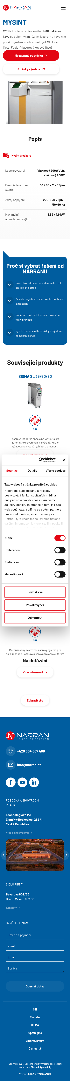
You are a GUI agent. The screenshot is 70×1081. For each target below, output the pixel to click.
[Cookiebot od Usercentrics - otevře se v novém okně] (41, 459)
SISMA (35, 1025)
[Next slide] (66, 855)
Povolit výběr (35, 605)
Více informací (33, 672)
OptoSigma (35, 1033)
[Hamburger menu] (63, 7)
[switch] (60, 550)
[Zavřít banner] (64, 460)
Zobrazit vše (35, 700)
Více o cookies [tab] (56, 470)
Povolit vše (35, 592)
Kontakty (11, 907)
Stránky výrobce (29, 69)
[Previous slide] (3, 855)
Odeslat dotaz (35, 986)
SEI (35, 1009)
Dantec (33, 1048)
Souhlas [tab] (12, 470)
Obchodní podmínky (41, 1067)
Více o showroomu (17, 832)
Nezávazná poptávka (29, 55)
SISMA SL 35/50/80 (35, 376)
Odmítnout (35, 617)
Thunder (35, 1017)
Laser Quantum (35, 1040)
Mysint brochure (21, 155)
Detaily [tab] (32, 470)
